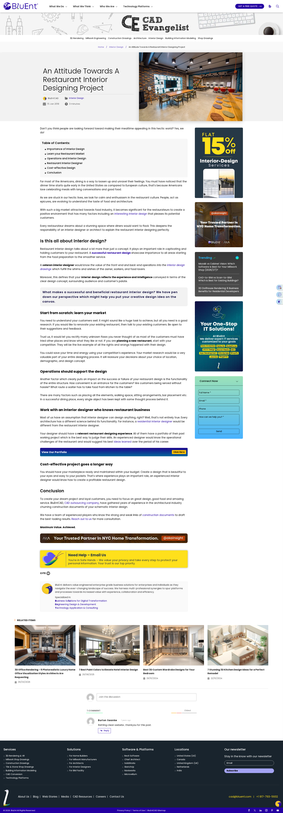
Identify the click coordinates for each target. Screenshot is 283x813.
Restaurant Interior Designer (65, 163)
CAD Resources (82, 796)
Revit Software (131, 755)
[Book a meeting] (279, 287)
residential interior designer (154, 421)
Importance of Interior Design (66, 149)
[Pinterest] (272, 810)
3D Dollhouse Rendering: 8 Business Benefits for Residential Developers (218, 289)
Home (101, 47)
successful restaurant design (111, 253)
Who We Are (107, 6)
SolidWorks (129, 763)
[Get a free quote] (279, 301)
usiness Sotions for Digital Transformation (81, 600)
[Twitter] (255, 810)
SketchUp (129, 766)
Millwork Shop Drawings (17, 759)
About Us (23, 796)
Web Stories (49, 796)
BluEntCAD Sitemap (156, 810)
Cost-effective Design (61, 168)
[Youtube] (278, 810)
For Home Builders (78, 755)
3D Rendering (77, 38)
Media (65, 796)
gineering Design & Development (75, 604)
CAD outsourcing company (81, 503)
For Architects (76, 763)
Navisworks (129, 770)
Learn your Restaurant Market (65, 153)
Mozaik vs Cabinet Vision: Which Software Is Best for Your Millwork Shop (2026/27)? (217, 267)
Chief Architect (132, 759)
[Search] (277, 6)
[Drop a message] (279, 294)
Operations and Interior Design (66, 158)
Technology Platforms (136, 6)
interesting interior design (130, 214)
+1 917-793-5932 (267, 796)
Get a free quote (248, 6)
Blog (35, 796)
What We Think (82, 6)
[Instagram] (266, 810)
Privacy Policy (123, 810)
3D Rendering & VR (15, 755)
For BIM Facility (76, 770)
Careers (101, 796)
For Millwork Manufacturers (83, 759)
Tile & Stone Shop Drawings (20, 766)
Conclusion (54, 172)
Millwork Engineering (96, 38)
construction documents (158, 515)
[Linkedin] (261, 810)
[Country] (270, 6)
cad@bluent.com (240, 796)
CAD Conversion (14, 774)
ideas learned (122, 441)
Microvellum (130, 774)
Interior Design (156, 38)
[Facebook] (249, 810)
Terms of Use (139, 810)
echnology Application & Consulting (76, 608)
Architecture (140, 38)
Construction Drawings (119, 38)
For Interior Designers (80, 766)
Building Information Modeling (180, 38)
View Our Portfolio (113, 452)
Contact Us (117, 796)
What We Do (56, 6)
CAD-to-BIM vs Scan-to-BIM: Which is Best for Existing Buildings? (218, 279)
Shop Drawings (205, 38)
